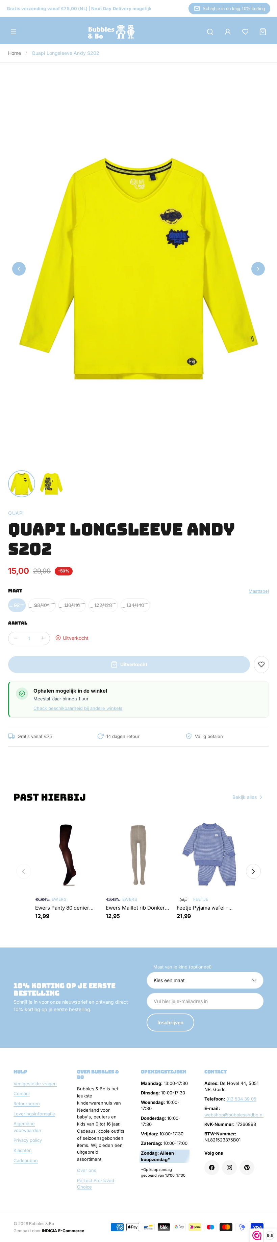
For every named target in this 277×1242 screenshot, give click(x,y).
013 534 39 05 (241, 1099)
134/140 (135, 605)
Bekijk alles (244, 797)
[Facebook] (211, 1167)
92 (17, 605)
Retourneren (27, 1103)
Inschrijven (170, 1022)
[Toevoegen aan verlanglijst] (261, 664)
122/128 (103, 605)
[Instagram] (229, 1167)
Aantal (17, 623)
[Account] (227, 31)
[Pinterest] (247, 1167)
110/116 (72, 605)
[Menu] (13, 32)
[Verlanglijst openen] (245, 31)
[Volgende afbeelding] (258, 269)
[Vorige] (23, 871)
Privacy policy (28, 1140)
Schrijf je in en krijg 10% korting (234, 8)
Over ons (86, 1170)
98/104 (42, 605)
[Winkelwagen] (262, 31)
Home (14, 53)
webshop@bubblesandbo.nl (233, 1114)
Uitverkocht (133, 664)
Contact (22, 1093)
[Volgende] (253, 871)
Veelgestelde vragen (35, 1083)
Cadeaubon (26, 1160)
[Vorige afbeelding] (19, 269)
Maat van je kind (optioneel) (182, 966)
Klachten (23, 1150)
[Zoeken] (210, 31)
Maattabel (259, 591)
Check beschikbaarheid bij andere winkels (77, 708)
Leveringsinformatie (34, 1113)
